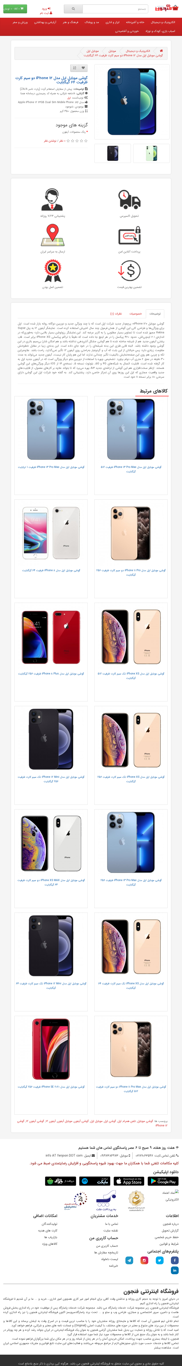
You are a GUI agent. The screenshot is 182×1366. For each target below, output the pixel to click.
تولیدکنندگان (49, 1223)
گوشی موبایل (145, 1121)
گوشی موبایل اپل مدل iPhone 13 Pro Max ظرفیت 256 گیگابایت (131, 882)
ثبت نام (45, 13)
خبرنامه (113, 1265)
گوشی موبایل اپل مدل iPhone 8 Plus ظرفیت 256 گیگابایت (51, 674)
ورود (45, 8)
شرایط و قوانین (169, 1243)
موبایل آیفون (64, 1121)
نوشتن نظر (50, 141)
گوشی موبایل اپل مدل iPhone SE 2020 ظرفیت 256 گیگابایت (51, 1087)
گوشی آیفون (81, 1121)
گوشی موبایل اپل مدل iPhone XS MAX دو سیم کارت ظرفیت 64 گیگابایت (51, 882)
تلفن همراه (129, 1121)
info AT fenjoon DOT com (64, 1155)
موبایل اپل (93, 51)
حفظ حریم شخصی (167, 1237)
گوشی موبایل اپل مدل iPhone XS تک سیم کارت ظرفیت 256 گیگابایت (130, 779)
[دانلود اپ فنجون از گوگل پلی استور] (163, 1181)
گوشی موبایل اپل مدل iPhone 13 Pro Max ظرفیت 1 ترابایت (51, 467)
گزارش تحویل (170, 1230)
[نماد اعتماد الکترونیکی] (167, 1196)
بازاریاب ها (50, 1237)
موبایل (112, 51)
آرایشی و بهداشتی (45, 22)
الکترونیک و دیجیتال (163, 22)
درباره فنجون (171, 1223)
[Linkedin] (175, 1270)
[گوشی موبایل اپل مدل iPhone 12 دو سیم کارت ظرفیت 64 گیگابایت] (132, 101)
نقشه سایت (110, 1230)
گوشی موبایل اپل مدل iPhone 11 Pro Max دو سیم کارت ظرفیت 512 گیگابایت (131, 1089)
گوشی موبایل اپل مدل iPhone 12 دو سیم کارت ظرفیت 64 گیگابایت (123, 55)
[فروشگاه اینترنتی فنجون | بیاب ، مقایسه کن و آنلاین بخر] (167, 7)
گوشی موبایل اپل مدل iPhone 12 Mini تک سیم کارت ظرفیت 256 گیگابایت (51, 779)
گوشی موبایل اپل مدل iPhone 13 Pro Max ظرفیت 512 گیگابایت (131, 469)
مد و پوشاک (92, 22)
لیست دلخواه (109, 1259)
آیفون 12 (51, 1121)
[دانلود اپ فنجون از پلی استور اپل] (128, 1181)
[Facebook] (175, 1260)
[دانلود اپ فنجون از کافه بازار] (60, 1181)
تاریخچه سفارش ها (106, 1252)
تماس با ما (111, 1223)
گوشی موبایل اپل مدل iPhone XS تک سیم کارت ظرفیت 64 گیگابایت (131, 985)
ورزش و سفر (20, 22)
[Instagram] (144, 1260)
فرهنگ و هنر (70, 22)
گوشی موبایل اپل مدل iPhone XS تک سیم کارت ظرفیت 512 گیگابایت (131, 676)
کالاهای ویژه (49, 1243)
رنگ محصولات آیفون (74, 132)
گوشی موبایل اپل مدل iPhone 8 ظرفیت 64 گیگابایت (51, 570)
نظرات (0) (116, 313)
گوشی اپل (110, 1121)
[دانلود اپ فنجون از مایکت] (94, 1181)
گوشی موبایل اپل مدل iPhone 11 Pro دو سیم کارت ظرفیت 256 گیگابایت (131, 572)
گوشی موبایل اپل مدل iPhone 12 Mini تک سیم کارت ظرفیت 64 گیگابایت (51, 985)
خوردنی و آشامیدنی (127, 31)
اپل (69, 98)
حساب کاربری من (107, 1245)
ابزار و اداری (112, 22)
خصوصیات (135, 313)
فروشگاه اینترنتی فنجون (95, 1363)
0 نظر (62, 141)
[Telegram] (129, 1260)
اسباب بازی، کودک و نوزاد (160, 31)
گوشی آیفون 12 (35, 1121)
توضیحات (155, 313)
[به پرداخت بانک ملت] (106, 1200)
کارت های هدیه (47, 1230)
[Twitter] (160, 1260)
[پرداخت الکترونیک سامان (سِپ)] (76, 1200)
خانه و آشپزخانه (135, 22)
